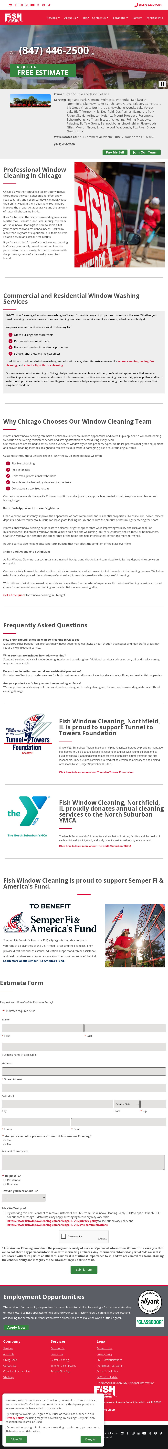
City (4, 1111)
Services (52, 18)
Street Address (12, 1079)
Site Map (8, 1377)
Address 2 (8, 1095)
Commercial (57, 1348)
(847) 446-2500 (150, 5)
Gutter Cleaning (60, 1360)
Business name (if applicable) (19, 1055)
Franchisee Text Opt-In (110, 1365)
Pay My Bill (115, 152)
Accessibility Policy (107, 1371)
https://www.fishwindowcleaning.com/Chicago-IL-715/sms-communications (57, 1225)
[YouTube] (32, 5)
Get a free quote (14, 595)
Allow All (16, 1439)
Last (88, 1036)
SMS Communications (109, 1360)
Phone (7, 1129)
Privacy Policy (104, 1354)
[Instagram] (21, 5)
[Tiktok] (49, 5)
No (8, 1144)
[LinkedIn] (27, 5)
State (117, 1111)
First (6, 1036)
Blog (86, 18)
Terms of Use (104, 1348)
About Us (70, 18)
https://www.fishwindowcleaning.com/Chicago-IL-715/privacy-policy (52, 1221)
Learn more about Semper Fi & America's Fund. (33, 961)
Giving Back (10, 1360)
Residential (13, 1180)
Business (12, 1184)
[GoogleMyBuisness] (10, 5)
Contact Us (99, 18)
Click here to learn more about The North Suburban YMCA (95, 846)
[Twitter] (38, 5)
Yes (8, 1140)
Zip (143, 1111)
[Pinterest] (44, 5)
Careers (137, 18)
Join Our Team (145, 152)
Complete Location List (16, 1371)
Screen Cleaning (60, 1371)
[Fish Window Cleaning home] (14, 18)
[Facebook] (16, 5)
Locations (119, 18)
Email (75, 1129)
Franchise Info (154, 18)
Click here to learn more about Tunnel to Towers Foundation (96, 772)
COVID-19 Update (107, 1377)
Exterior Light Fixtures (63, 1365)
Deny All (90, 1439)
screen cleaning (128, 361)
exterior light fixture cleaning (43, 365)
